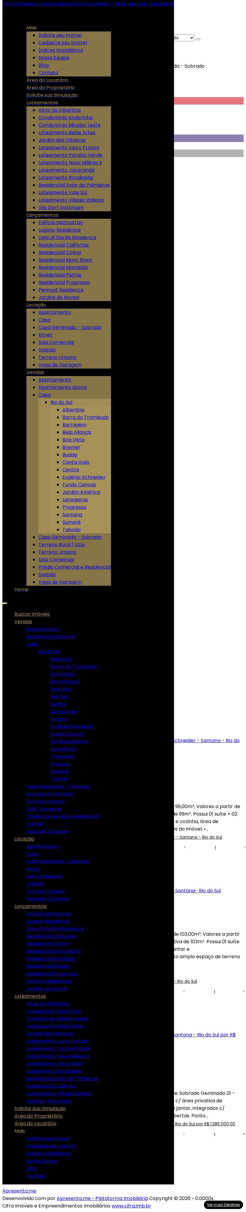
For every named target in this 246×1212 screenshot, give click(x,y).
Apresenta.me (19, 1190)
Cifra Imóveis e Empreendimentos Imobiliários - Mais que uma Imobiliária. (88, 3)
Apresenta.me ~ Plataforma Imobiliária (102, 1198)
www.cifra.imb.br (131, 1205)
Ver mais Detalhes (223, 1204)
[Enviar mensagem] (198, 39)
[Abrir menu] (4, 601)
